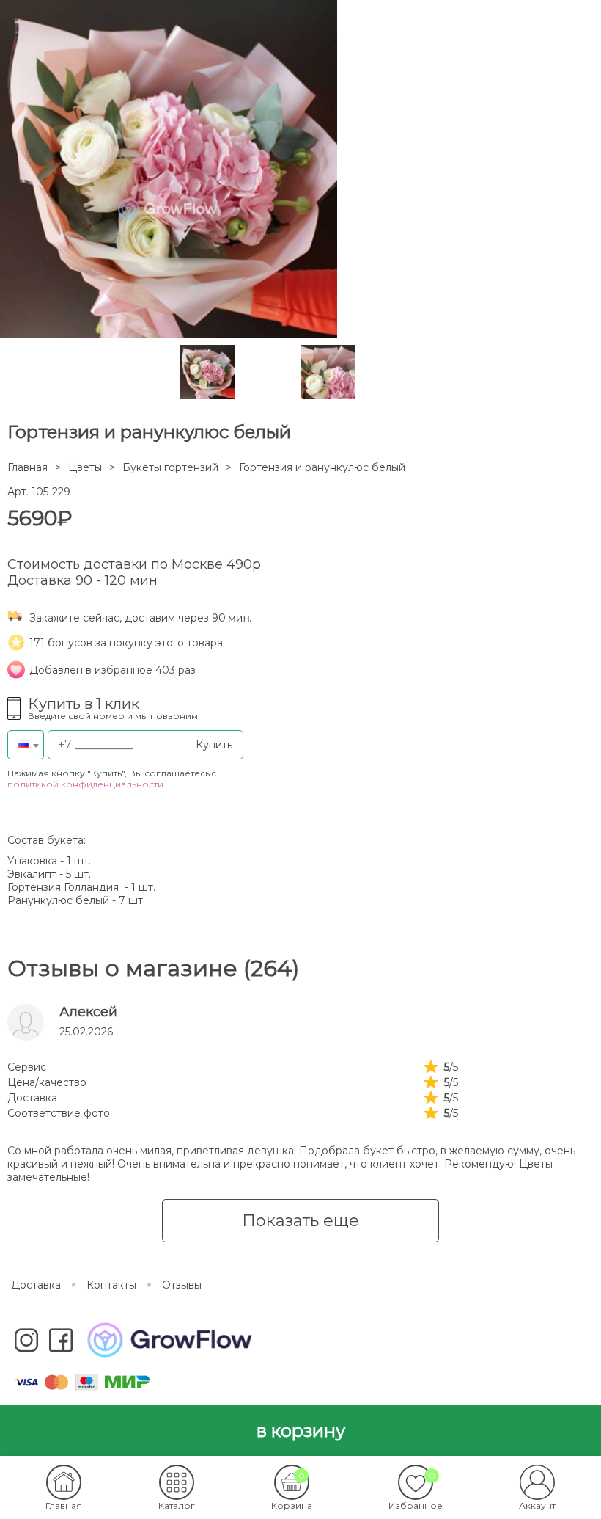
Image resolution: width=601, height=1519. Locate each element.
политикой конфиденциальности (85, 784)
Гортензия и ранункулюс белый (322, 467)
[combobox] (25, 745)
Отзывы (182, 1285)
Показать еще (300, 1221)
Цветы (85, 467)
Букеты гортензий (170, 467)
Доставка (36, 1285)
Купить (214, 744)
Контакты (111, 1285)
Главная (27, 467)
